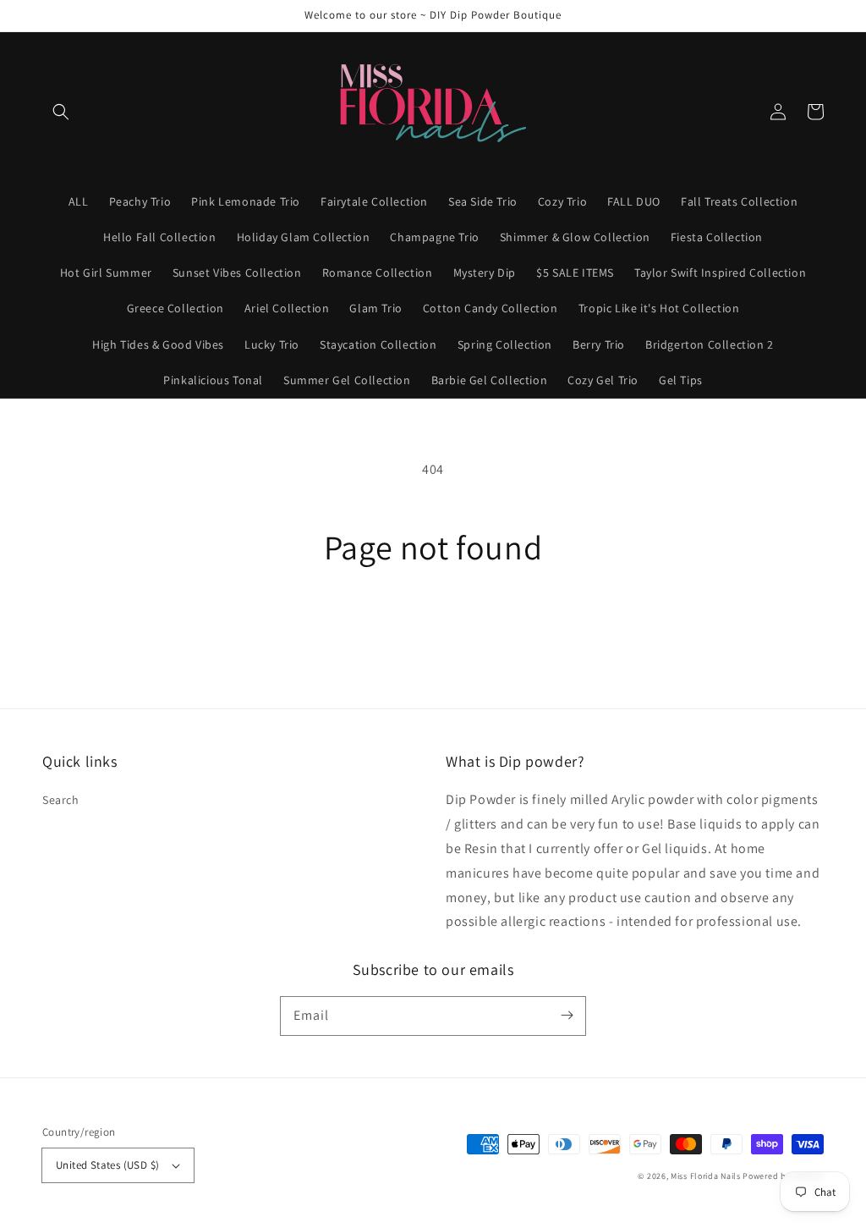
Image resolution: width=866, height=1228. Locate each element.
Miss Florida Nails (707, 1175)
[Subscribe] (566, 1015)
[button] (60, 111)
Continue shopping (433, 628)
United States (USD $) (107, 1165)
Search (60, 799)
